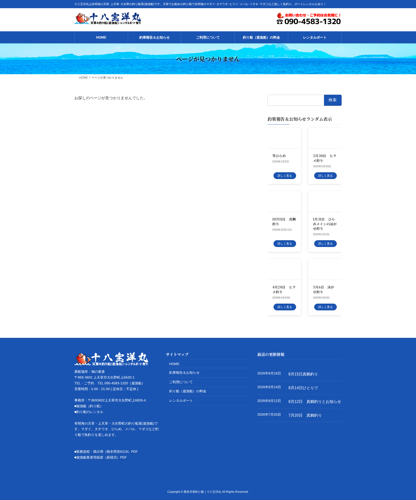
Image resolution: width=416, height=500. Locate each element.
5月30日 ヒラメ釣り (324, 158)
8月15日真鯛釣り (303, 374)
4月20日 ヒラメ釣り (284, 289)
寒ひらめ (279, 155)
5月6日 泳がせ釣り (323, 289)
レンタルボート (181, 400)
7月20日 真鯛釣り (305, 415)
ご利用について (181, 382)
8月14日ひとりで (303, 388)
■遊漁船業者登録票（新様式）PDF (100, 457)
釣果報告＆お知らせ (184, 372)
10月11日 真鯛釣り (284, 221)
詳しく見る (285, 175)
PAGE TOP (402, 480)
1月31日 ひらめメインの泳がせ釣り (325, 224)
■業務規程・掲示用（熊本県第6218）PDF (106, 451)
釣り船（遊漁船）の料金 (187, 391)
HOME (174, 364)
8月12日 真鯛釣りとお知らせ (314, 402)
